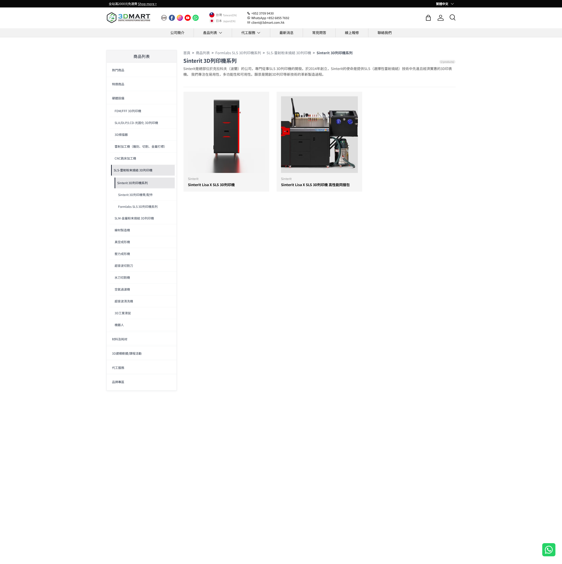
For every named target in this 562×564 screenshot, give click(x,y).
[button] (428, 18)
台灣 (219, 15)
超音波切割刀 (124, 265)
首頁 (186, 52)
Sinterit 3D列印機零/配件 (135, 194)
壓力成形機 (122, 253)
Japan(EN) (229, 20)
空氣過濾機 (122, 289)
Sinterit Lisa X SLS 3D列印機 (211, 184)
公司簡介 (177, 32)
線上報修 (352, 32)
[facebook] (172, 18)
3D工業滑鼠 (123, 313)
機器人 (119, 325)
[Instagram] (180, 18)
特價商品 (118, 84)
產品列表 (210, 32)
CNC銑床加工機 (125, 158)
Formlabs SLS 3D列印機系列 (138, 206)
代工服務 (248, 32)
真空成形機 (122, 242)
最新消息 (286, 32)
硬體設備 (118, 98)
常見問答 (319, 32)
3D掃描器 (121, 134)
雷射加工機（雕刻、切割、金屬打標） (141, 146)
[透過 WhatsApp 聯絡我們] (548, 550)
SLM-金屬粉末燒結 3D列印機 (134, 218)
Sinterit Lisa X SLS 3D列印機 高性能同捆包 (315, 184)
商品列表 (203, 52)
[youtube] (188, 18)
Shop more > (147, 3)
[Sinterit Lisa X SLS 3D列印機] (226, 134)
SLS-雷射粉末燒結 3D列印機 (133, 170)
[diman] (164, 18)
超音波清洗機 (124, 301)
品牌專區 (118, 382)
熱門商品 (118, 70)
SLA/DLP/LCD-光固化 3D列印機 (136, 122)
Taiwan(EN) (230, 14)
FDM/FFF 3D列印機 (128, 111)
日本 (219, 21)
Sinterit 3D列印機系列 (132, 183)
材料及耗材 (119, 339)
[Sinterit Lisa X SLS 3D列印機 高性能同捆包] (319, 134)
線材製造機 (122, 230)
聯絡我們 (385, 32)
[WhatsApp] (196, 18)
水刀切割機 (122, 277)
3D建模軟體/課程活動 (127, 353)
